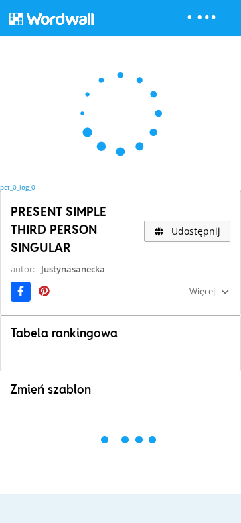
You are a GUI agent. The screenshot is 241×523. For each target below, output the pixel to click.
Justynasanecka (73, 269)
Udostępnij (194, 231)
